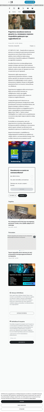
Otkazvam (21, 409)
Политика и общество (28, 11)
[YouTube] (28, 8)
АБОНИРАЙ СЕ (22, 342)
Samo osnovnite (22, 405)
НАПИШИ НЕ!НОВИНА (22, 313)
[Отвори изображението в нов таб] (21, 21)
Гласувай (21, 189)
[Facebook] (9, 8)
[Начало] (11, 2)
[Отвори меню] (8, 2)
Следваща (21, 195)
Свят (19, 11)
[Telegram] (19, 8)
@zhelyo (20, 43)
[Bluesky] (32, 8)
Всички (14, 11)
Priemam (22, 401)
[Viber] (14, 8)
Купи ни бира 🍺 (30, 2)
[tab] (19, 219)
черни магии (32, 398)
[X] (23, 8)
